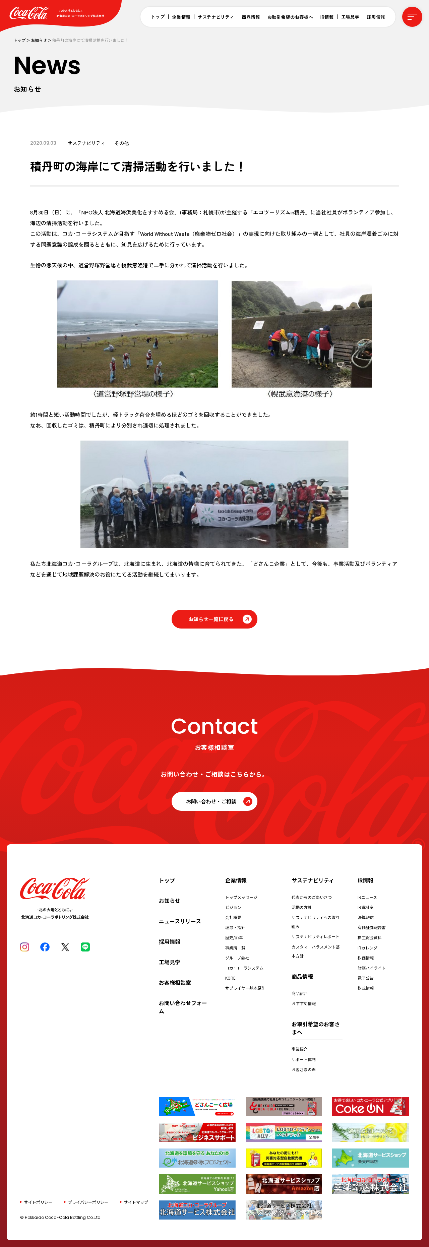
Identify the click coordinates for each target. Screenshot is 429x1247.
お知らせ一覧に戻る (211, 618)
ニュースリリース (180, 921)
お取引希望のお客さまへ (316, 1028)
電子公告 (366, 978)
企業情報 (181, 17)
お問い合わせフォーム (183, 1007)
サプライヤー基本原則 (245, 988)
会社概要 (233, 917)
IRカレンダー (369, 947)
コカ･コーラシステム (244, 968)
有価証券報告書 (372, 927)
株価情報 (366, 958)
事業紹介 (300, 1049)
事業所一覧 (235, 947)
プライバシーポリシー (88, 1201)
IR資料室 (365, 907)
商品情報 (251, 17)
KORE (230, 978)
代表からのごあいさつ (312, 897)
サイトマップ (136, 1201)
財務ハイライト (372, 968)
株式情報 (366, 988)
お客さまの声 (304, 1069)
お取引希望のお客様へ (290, 17)
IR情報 (327, 17)
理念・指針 (235, 927)
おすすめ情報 (304, 1003)
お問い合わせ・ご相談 (211, 801)
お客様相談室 (175, 982)
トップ (158, 16)
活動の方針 (302, 907)
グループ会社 (237, 958)
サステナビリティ (216, 17)
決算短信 (366, 917)
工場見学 (350, 16)
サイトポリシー (38, 1201)
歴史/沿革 (234, 937)
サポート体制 (304, 1059)
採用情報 (376, 16)
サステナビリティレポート (316, 936)
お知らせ (39, 40)
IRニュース (367, 897)
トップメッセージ (241, 897)
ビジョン (233, 907)
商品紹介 (300, 993)
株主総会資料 (370, 937)
